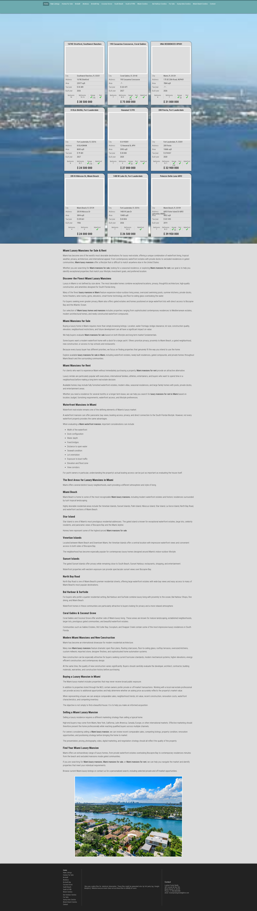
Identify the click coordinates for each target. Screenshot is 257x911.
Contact (213, 4)
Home (46, 4)
